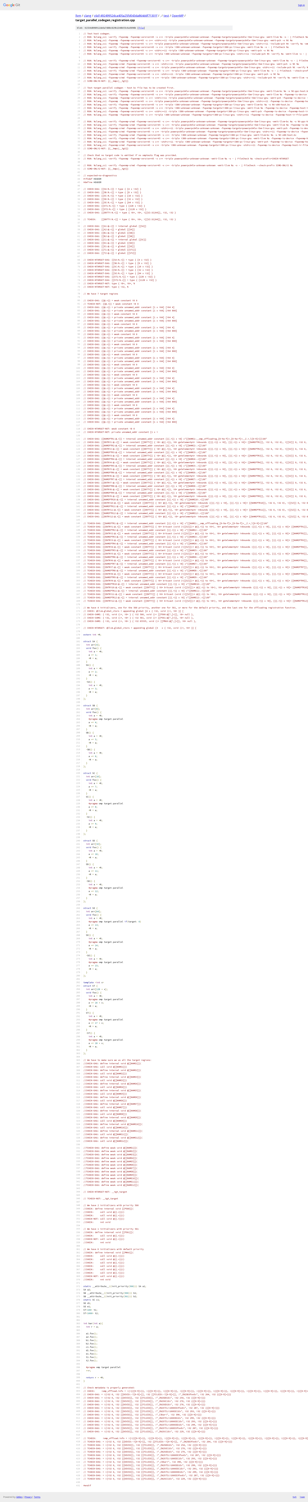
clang (87, 16)
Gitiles (19, 1496)
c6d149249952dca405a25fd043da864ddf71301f (125, 16)
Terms (37, 1496)
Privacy (28, 1496)
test (166, 16)
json (302, 1496)
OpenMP (178, 16)
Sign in (301, 5)
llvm (78, 16)
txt (294, 1496)
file (141, 28)
